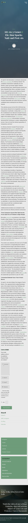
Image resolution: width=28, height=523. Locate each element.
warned (21, 143)
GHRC (13, 29)
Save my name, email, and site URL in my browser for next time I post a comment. (5, 394)
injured (12, 240)
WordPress (8, 520)
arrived (2, 221)
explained (3, 339)
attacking (13, 128)
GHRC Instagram (5, 418)
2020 (12, 252)
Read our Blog (5, 476)
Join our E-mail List (6, 461)
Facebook (4, 445)
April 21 (23, 111)
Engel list (14, 138)
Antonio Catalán (9, 258)
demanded (5, 176)
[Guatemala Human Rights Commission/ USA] (3, 2)
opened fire (9, 217)
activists (3, 306)
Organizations (21, 305)
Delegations (5, 470)
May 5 (22, 345)
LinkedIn (4, 449)
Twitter (4, 442)
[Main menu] (25, 2)
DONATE (3, 415)
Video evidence (9, 234)
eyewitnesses (21, 227)
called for (3, 181)
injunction (20, 192)
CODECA (23, 159)
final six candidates (7, 81)
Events (3, 467)
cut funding (9, 140)
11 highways (23, 156)
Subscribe (3, 424)
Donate (4, 464)
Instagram (4, 439)
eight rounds (17, 98)
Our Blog (3, 421)
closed (23, 272)
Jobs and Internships (7, 473)
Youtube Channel (6, 452)
